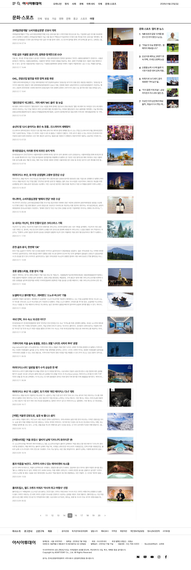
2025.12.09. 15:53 (19, 477)
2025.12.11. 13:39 (19, 260)
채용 (50, 531)
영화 (61, 18)
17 (81, 515)
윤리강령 (65, 531)
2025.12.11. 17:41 (19, 236)
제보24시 (105, 531)
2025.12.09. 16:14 (19, 453)
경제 (81, 3)
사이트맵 (166, 531)
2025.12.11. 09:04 (19, 308)
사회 (74, 3)
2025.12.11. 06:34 (19, 380)
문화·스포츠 (110, 3)
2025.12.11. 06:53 (19, 356)
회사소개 (16, 531)
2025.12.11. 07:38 (19, 332)
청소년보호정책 (153, 531)
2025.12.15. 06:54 (19, 212)
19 (93, 515)
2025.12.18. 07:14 (19, 43)
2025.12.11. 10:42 (19, 284)
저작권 (114, 531)
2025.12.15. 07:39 (19, 116)
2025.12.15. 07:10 (19, 164)
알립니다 (94, 531)
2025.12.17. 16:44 (19, 67)
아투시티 (91, 3)
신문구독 (40, 531)
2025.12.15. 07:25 (19, 140)
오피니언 (57, 3)
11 (46, 515)
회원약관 (123, 531)
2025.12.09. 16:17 (19, 404)
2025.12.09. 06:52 (19, 501)
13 (58, 515)
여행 (92, 18)
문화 (68, 18)
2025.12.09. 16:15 (19, 429)
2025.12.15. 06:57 (19, 188)
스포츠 (83, 18)
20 (99, 515)
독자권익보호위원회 (80, 531)
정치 (67, 3)
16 (76, 515)
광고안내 (28, 531)
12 (52, 515)
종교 (75, 18)
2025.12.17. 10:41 (19, 91)
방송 (47, 18)
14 (64, 515)
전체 (40, 18)
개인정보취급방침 (137, 531)
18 (87, 515)
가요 (54, 18)
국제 (100, 3)
